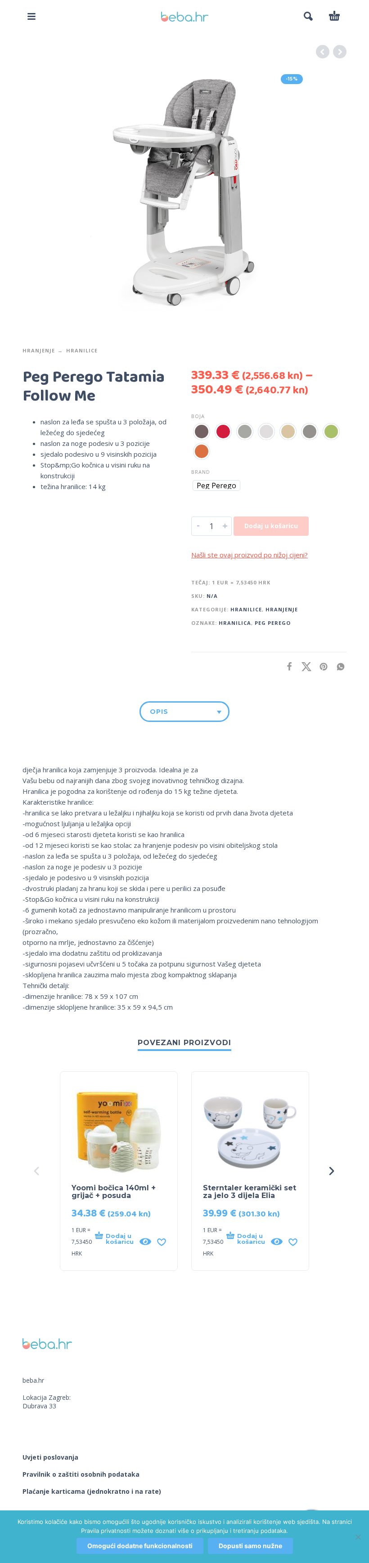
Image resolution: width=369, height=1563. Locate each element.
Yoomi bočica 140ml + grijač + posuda (114, 1192)
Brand (200, 471)
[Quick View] (145, 1241)
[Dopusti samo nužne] (357, 1536)
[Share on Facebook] (286, 666)
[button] (31, 16)
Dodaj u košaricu (271, 525)
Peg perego (273, 622)
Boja (198, 416)
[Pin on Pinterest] (320, 666)
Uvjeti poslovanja (50, 1457)
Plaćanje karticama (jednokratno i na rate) (91, 1491)
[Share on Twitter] (303, 666)
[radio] (202, 431)
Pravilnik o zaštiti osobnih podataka (81, 1474)
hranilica (235, 622)
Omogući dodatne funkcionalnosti (140, 1546)
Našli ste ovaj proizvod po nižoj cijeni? (249, 554)
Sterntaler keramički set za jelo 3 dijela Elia (249, 1192)
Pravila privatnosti (105, 1530)
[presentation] (37, 1171)
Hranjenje (38, 350)
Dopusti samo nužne (250, 1546)
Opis (159, 712)
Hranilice (82, 350)
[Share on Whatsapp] (337, 666)
